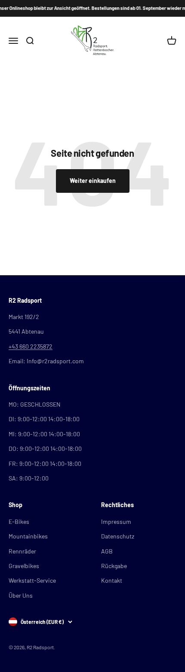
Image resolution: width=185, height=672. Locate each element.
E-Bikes (19, 521)
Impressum (116, 521)
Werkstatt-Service (32, 580)
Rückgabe (114, 565)
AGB (107, 551)
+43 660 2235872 (30, 346)
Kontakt (111, 580)
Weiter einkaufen (93, 180)
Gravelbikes (24, 565)
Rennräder (22, 551)
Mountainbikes (28, 536)
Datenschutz (117, 536)
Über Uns (21, 595)
